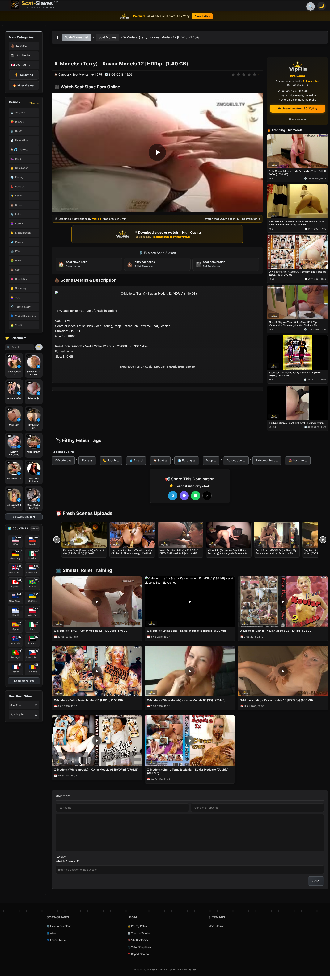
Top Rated (24, 75)
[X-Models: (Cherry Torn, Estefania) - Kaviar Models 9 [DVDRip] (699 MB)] (190, 740)
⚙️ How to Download (59, 926)
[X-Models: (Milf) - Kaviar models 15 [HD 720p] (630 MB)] (283, 671)
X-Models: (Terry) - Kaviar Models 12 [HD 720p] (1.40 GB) (91, 630)
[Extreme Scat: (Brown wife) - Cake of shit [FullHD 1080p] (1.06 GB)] (84, 535)
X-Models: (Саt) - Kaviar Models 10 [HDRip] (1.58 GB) (88, 700)
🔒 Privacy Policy (137, 926)
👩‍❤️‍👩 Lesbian (296, 460)
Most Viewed (24, 85)
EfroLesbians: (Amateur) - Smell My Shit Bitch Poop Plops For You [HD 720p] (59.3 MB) (297, 223)
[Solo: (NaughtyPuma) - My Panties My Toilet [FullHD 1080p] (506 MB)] (297, 151)
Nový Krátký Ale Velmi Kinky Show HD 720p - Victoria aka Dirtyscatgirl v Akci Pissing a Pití (293, 324)
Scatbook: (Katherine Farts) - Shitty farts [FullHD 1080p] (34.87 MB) (295, 374)
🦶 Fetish (109, 460)
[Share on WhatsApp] (195, 495)
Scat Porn (16, 705)
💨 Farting (185, 460)
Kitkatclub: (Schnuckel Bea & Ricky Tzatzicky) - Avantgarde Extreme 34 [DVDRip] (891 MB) (227, 553)
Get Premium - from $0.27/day (297, 108)
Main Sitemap (216, 926)
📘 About (52, 933)
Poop (209, 460)
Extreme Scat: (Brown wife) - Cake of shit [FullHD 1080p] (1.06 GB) (83, 552)
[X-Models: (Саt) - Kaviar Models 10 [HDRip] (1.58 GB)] (97, 671)
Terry (85, 460)
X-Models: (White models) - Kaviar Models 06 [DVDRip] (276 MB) (96, 769)
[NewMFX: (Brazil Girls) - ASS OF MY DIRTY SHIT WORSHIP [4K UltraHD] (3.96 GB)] (180, 535)
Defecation (234, 460)
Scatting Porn (18, 714)
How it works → (297, 119)
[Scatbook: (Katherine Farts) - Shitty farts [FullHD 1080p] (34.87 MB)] (297, 352)
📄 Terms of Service (139, 933)
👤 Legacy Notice (57, 939)
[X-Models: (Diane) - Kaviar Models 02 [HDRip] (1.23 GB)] (283, 601)
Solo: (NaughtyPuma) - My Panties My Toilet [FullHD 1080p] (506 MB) (297, 173)
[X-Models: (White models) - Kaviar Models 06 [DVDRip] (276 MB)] (97, 740)
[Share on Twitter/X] (207, 495)
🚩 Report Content (139, 954)
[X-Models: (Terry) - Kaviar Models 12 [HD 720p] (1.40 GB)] (97, 601)
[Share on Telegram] (172, 495)
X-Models (61, 460)
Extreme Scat (265, 460)
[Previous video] (56, 539)
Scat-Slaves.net (76, 37)
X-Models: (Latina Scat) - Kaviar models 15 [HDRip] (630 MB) (186, 630)
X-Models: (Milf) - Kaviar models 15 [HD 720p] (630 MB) (276, 700)
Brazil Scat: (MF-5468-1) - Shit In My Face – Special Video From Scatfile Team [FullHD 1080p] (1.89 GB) (276, 553)
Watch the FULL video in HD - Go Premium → (232, 218)
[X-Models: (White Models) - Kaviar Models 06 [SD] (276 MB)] (190, 671)
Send (315, 881)
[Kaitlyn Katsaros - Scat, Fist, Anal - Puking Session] (297, 403)
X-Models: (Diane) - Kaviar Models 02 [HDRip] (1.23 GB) (276, 630)
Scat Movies (107, 37)
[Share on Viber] (184, 495)
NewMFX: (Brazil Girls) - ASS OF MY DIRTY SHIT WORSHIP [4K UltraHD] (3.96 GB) (179, 553)
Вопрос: (61, 856)
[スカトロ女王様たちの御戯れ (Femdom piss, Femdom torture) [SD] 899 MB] (297, 252)
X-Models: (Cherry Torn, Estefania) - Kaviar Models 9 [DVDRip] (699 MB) (188, 771)
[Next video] (322, 539)
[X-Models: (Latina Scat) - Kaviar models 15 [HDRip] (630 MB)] (190, 601)
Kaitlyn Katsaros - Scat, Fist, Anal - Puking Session (296, 422)
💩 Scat (158, 460)
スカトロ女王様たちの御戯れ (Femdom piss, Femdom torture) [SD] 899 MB (297, 273)
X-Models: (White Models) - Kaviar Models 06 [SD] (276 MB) (186, 700)
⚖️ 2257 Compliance (140, 947)
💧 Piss (134, 460)
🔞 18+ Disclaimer (138, 939)
